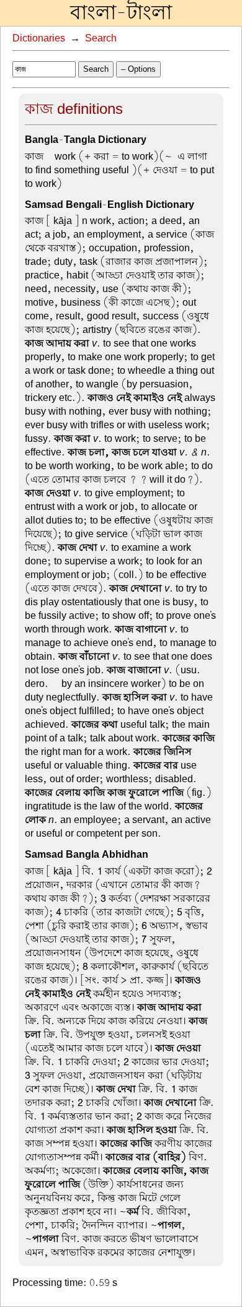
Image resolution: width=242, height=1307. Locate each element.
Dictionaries (38, 38)
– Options (138, 69)
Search (101, 38)
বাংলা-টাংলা (121, 13)
